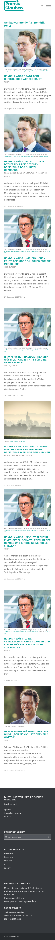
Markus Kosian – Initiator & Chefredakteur (23, 888)
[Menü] (47, 5)
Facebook (8, 853)
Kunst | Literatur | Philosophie (33, 173)
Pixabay (23, 441)
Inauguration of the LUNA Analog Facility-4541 (19, 71)
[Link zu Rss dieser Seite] (49, 936)
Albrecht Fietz (14, 441)
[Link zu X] (41, 936)
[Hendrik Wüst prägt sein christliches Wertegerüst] (27, 48)
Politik (7, 82)
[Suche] (41, 5)
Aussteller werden (12, 813)
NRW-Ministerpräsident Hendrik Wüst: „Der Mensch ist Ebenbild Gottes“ (26, 734)
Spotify (7, 867)
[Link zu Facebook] (29, 936)
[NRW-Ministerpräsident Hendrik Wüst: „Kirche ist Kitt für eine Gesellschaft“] (27, 327)
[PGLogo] (23, 5)
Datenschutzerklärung (14, 898)
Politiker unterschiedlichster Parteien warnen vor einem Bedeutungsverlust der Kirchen (27, 449)
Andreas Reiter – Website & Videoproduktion (24, 891)
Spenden (8, 809)
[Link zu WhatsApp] (45, 936)
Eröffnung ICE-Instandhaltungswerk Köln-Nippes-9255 (21, 251)
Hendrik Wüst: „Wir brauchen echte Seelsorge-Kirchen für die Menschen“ (27, 261)
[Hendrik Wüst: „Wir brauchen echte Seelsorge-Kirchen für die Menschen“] (27, 228)
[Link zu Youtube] (37, 936)
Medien (22, 455)
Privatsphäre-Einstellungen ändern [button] (20, 901)
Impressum (9, 894)
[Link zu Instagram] (33, 936)
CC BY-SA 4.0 (44, 71)
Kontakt (7, 816)
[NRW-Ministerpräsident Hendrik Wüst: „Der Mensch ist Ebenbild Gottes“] (27, 705)
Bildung (7, 173)
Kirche (15, 173)
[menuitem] (41, 5)
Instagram (8, 857)
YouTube (8, 860)
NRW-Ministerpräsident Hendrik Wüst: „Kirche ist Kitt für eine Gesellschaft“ (26, 360)
